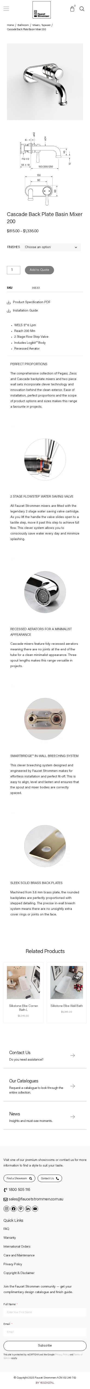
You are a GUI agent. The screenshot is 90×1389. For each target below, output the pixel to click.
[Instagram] (6, 1209)
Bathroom (23, 25)
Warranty (9, 1238)
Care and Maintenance (18, 1255)
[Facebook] (14, 1209)
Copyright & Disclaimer (18, 1273)
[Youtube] (35, 1209)
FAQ (6, 1229)
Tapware (45, 25)
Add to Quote (39, 270)
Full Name (9, 1304)
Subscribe (45, 1345)
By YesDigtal (45, 1383)
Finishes (13, 247)
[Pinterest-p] (21, 1209)
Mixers (36, 25)
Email (6, 1324)
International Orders (16, 1246)
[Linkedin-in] (28, 1209)
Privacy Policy (12, 1264)
